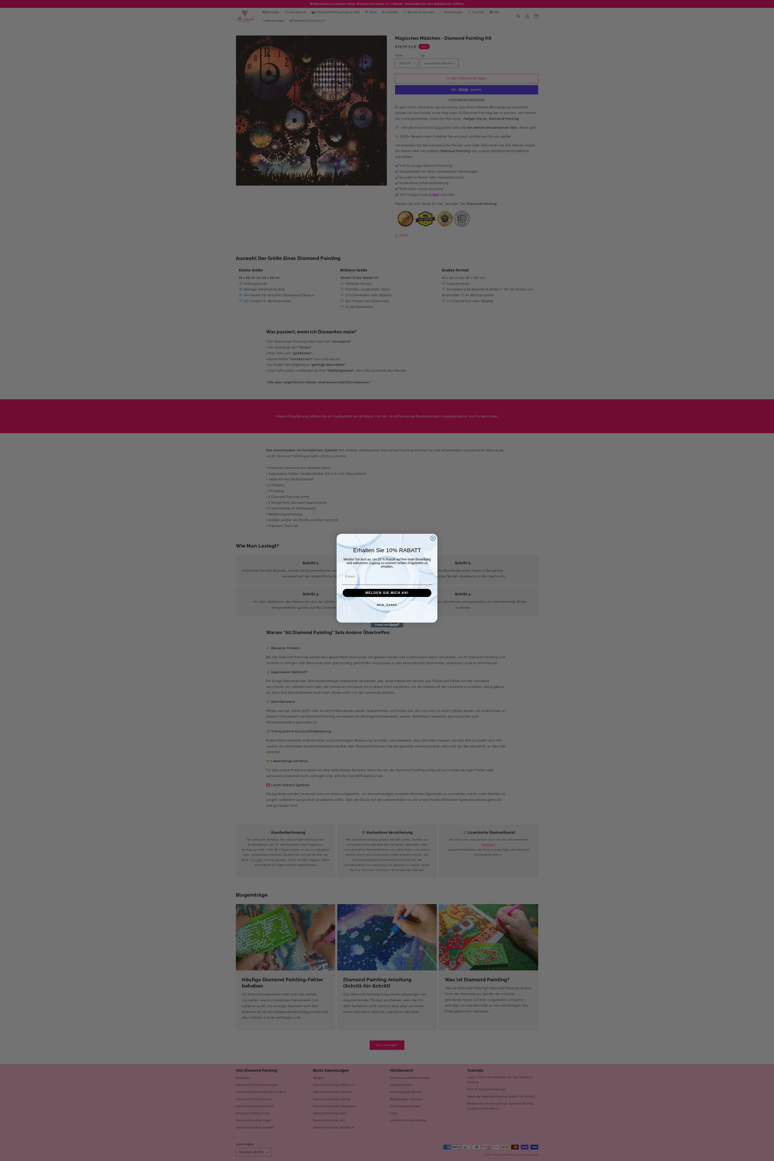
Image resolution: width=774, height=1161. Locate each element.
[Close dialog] (433, 538)
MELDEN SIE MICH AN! (387, 593)
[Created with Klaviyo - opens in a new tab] (387, 625)
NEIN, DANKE (387, 605)
